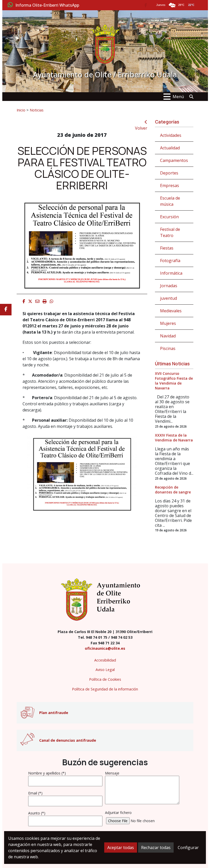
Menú (178, 96)
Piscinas (167, 348)
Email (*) (35, 793)
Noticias (37, 109)
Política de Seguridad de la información (105, 689)
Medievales (171, 311)
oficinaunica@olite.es (105, 648)
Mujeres (168, 323)
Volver (141, 128)
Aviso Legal (105, 669)
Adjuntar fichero (118, 812)
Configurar (188, 847)
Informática (171, 273)
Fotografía (170, 260)
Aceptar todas (120, 847)
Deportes (169, 173)
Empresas (169, 185)
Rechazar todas (156, 847)
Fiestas (166, 248)
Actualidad (170, 148)
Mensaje (112, 773)
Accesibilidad (105, 660)
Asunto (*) (36, 813)
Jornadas (168, 285)
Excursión (169, 217)
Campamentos (174, 160)
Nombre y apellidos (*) (47, 773)
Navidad (168, 336)
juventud (168, 298)
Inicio (21, 109)
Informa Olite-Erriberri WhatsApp (47, 5)
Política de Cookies (105, 679)
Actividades (170, 135)
